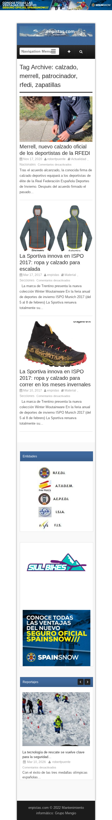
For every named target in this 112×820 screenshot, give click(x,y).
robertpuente (56, 159)
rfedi (26, 84)
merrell (29, 75)
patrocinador (59, 75)
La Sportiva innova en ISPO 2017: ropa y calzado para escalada (52, 262)
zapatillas (48, 84)
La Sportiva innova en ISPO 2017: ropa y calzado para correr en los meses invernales (55, 378)
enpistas (53, 275)
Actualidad (78, 159)
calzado (65, 67)
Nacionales (28, 164)
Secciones (27, 280)
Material (70, 275)
